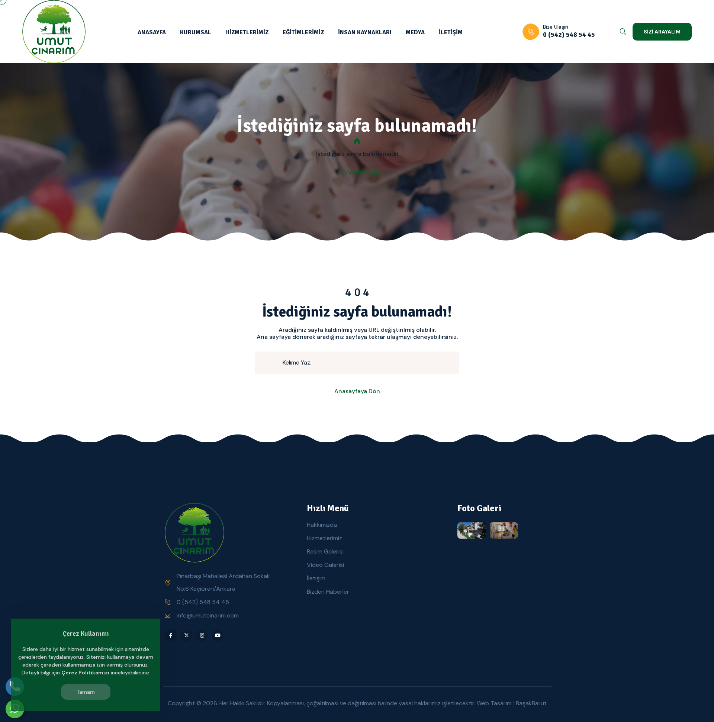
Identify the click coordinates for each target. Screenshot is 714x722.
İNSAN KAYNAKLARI (365, 32)
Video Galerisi (325, 565)
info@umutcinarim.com (208, 615)
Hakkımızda (322, 525)
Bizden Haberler (328, 592)
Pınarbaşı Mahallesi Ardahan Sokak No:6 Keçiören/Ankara (223, 582)
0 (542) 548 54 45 (203, 602)
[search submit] (272, 362)
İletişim (316, 578)
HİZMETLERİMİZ (246, 32)
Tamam (86, 692)
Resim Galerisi (325, 551)
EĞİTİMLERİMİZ (303, 32)
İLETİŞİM (451, 32)
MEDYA (415, 32)
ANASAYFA (152, 32)
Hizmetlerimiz (324, 538)
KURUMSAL (195, 32)
